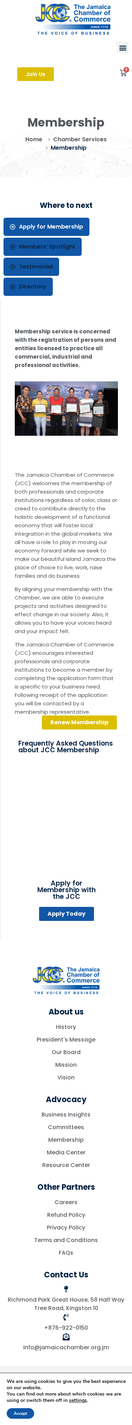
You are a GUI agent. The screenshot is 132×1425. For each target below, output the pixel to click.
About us (66, 1011)
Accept (20, 1413)
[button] (122, 47)
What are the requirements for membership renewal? (59, 819)
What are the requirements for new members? (59, 793)
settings (78, 1400)
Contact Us (66, 1274)
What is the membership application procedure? (51, 767)
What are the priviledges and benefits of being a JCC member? (63, 845)
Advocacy (66, 1099)
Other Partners (66, 1187)
